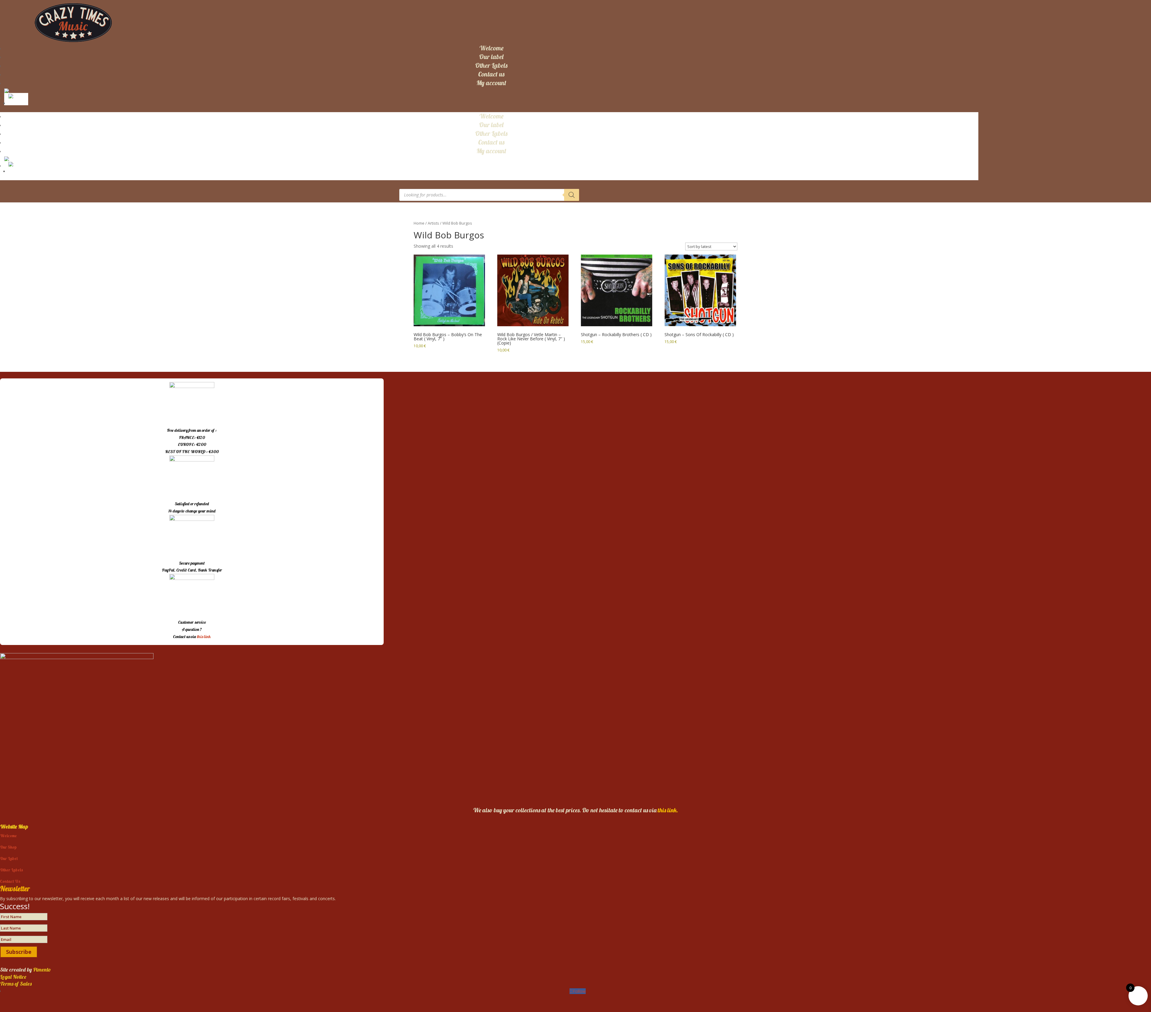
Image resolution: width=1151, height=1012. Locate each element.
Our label (491, 56)
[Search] (571, 195)
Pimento (42, 969)
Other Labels (491, 65)
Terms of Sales (16, 983)
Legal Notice (13, 976)
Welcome (491, 48)
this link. (668, 810)
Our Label (9, 858)
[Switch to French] (17, 95)
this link (204, 636)
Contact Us (10, 881)
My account (491, 83)
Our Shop (8, 847)
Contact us (491, 74)
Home (419, 223)
